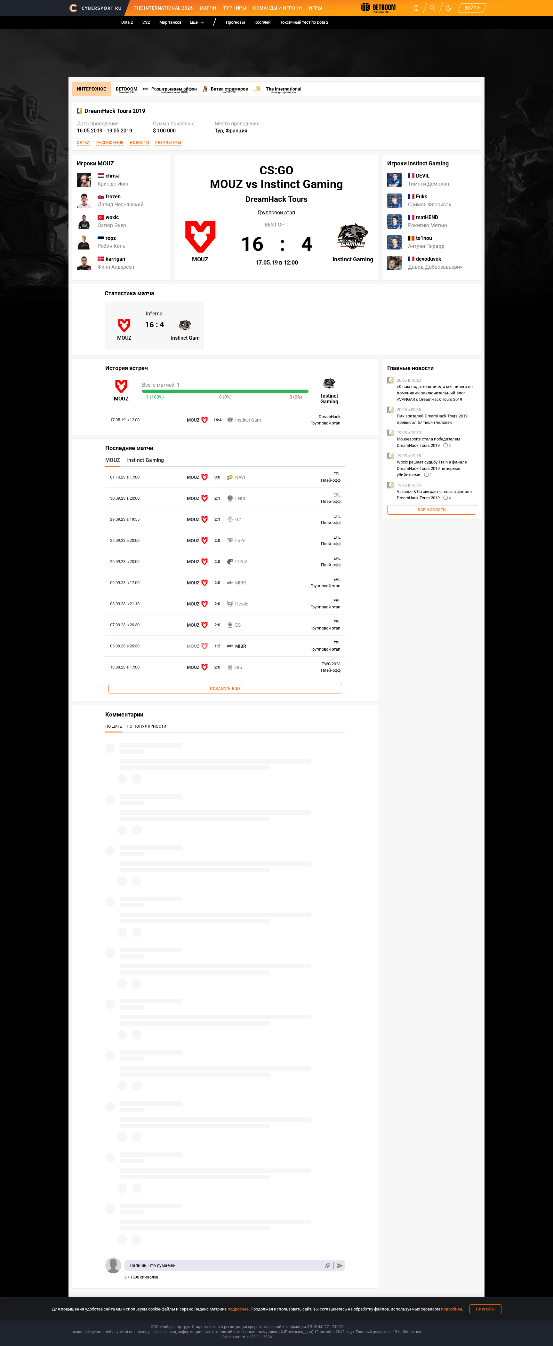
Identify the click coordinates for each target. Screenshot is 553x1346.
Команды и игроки (277, 8)
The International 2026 (163, 8)
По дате (113, 726)
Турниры (234, 8)
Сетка (83, 142)
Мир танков (170, 22)
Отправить (340, 1266)
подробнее (238, 1309)
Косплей (262, 22)
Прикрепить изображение (327, 1266)
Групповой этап (276, 213)
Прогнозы (235, 22)
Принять (485, 1309)
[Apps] (416, 8)
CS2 (146, 22)
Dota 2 (127, 22)
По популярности (147, 726)
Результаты (168, 142)
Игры (315, 8)
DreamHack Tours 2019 (114, 111)
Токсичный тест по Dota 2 (304, 22)
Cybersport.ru (233, 1337)
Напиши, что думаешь (153, 1265)
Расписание (110, 142)
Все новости (432, 510)
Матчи (208, 8)
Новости (139, 142)
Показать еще (225, 688)
